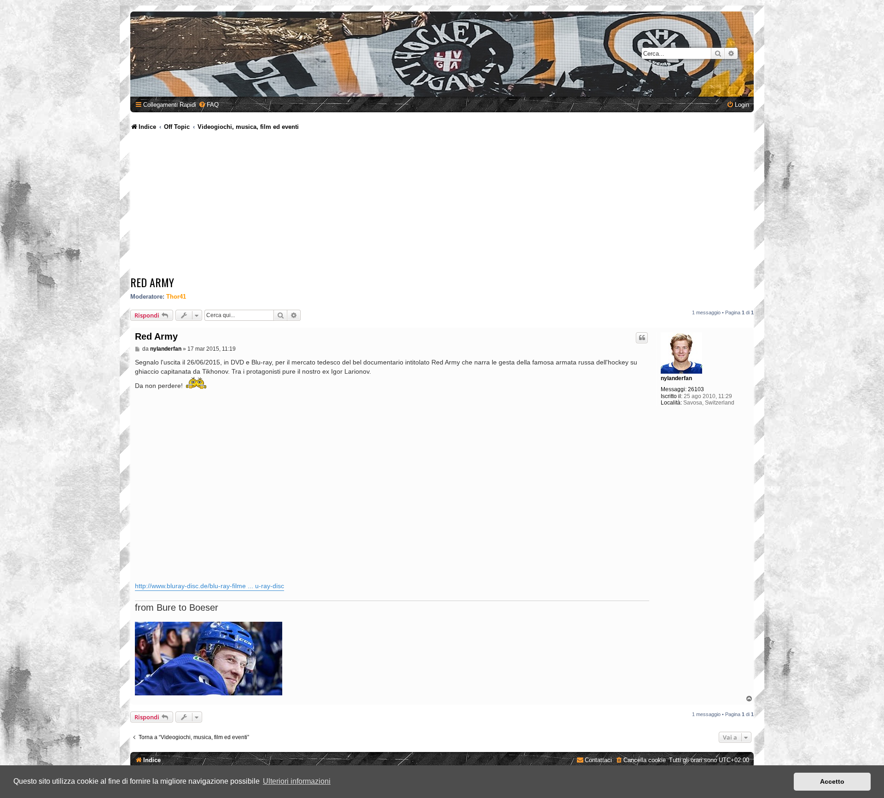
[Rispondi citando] (642, 337)
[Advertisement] (442, 204)
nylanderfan (676, 378)
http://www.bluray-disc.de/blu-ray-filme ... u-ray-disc (209, 586)
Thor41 (176, 296)
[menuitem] (208, 104)
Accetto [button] (832, 781)
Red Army (152, 282)
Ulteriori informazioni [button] (297, 781)
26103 (696, 389)
